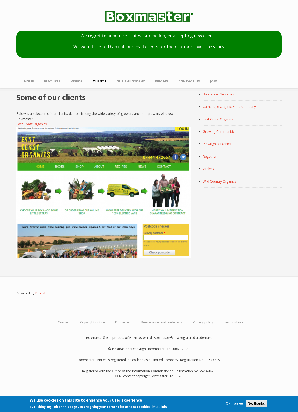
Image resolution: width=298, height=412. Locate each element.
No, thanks (256, 403)
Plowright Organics (217, 144)
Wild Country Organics (219, 181)
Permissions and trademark (162, 322)
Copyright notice (92, 322)
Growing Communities (219, 131)
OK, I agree (234, 403)
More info (159, 406)
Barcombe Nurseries (218, 94)
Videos (76, 81)
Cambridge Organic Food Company (229, 106)
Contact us (189, 81)
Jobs (214, 81)
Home (29, 81)
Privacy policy (203, 322)
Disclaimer (123, 322)
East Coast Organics (31, 124)
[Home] (149, 17)
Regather (210, 156)
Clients (99, 81)
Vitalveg (208, 169)
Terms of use (233, 322)
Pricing (161, 81)
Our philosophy (130, 81)
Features (52, 81)
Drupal (40, 293)
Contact (64, 322)
